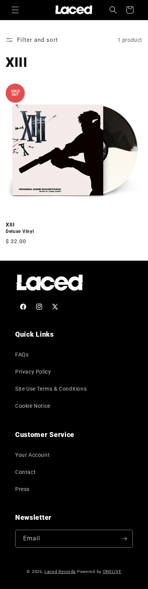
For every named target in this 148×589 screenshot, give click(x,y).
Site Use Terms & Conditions (51, 389)
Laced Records (60, 571)
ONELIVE (112, 571)
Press (22, 489)
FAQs (21, 355)
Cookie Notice (32, 406)
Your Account (32, 455)
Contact (25, 472)
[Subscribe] (124, 539)
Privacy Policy (33, 372)
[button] (15, 10)
